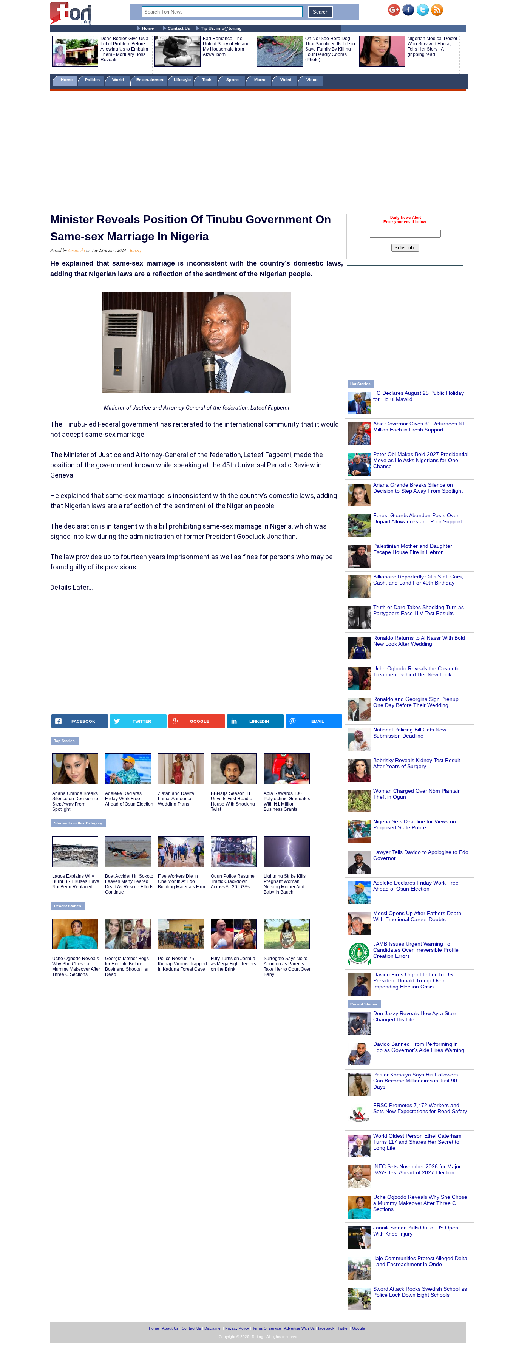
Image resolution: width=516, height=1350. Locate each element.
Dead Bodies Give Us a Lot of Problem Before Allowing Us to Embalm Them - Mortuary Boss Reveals (124, 49)
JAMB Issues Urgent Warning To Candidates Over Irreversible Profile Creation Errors (416, 950)
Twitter (343, 1328)
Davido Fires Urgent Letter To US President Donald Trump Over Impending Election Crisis (413, 980)
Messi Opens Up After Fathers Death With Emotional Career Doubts (417, 916)
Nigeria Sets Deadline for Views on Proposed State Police (414, 824)
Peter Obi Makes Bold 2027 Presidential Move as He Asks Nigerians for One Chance (420, 460)
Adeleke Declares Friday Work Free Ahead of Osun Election (416, 886)
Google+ (359, 1328)
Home (148, 28)
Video (312, 79)
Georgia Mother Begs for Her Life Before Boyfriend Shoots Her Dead (127, 966)
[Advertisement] (258, 148)
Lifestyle (182, 79)
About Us (170, 1328)
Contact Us (179, 28)
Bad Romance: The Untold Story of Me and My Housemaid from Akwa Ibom (226, 46)
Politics (93, 79)
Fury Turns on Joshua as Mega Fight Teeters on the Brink (233, 964)
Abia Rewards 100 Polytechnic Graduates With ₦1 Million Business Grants (287, 801)
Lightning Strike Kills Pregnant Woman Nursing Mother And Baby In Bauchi (285, 884)
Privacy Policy (237, 1328)
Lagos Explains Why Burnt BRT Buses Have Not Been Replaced (75, 881)
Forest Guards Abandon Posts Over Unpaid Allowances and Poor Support (417, 518)
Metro (260, 79)
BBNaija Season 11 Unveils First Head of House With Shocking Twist (233, 801)
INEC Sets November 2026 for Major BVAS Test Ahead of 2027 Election (417, 1169)
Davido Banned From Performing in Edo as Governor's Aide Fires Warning (418, 1047)
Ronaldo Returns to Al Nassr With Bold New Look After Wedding (419, 641)
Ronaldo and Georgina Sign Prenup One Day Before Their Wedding (416, 702)
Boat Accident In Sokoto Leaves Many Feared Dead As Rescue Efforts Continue (129, 884)
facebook (326, 1328)
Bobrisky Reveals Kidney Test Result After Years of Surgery (416, 763)
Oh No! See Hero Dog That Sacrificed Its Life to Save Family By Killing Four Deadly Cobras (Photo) (330, 49)
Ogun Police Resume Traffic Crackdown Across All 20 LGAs (233, 881)
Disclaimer (213, 1328)
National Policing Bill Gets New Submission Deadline (409, 733)
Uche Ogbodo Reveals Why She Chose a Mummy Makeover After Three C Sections (420, 1203)
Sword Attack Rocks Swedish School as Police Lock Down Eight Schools (420, 1292)
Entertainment (150, 79)
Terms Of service (266, 1328)
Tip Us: (221, 28)
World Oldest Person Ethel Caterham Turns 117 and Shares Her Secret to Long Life (417, 1142)
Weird (286, 79)
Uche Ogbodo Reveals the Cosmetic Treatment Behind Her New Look (416, 671)
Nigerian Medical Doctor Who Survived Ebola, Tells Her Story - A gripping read (432, 46)
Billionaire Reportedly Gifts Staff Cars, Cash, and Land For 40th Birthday (418, 580)
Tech (207, 79)
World (119, 79)
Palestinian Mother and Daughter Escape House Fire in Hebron (412, 549)
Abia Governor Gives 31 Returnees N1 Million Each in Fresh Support (419, 427)
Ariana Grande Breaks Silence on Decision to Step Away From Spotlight (418, 488)
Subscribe (405, 248)
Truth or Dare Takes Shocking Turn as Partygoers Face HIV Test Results (418, 610)
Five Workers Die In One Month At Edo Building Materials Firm (181, 881)
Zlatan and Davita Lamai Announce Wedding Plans (176, 799)
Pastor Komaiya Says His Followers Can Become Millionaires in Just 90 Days (415, 1081)
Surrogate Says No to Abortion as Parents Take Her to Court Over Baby (287, 966)
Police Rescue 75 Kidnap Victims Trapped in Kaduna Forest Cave (182, 964)
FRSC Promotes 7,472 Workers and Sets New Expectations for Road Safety (420, 1108)
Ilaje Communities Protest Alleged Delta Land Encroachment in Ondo (420, 1261)
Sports (233, 79)
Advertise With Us (299, 1328)
